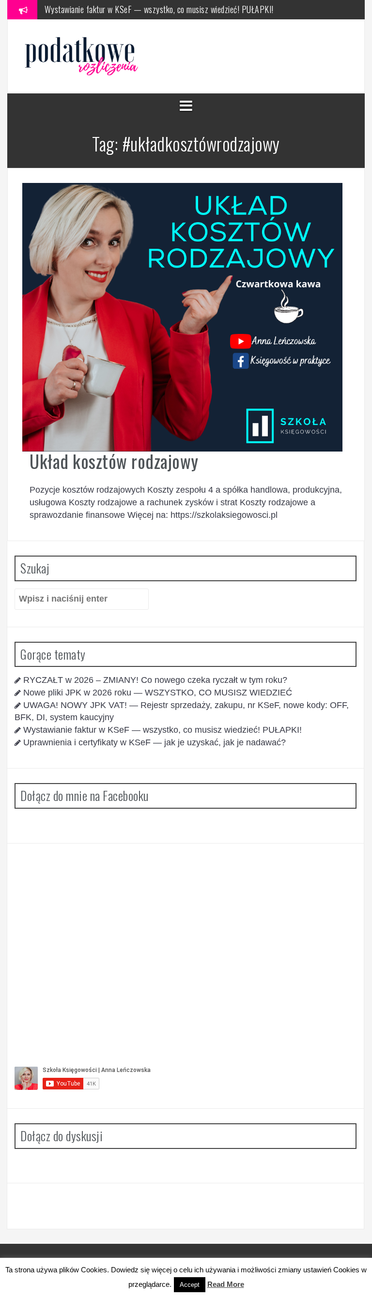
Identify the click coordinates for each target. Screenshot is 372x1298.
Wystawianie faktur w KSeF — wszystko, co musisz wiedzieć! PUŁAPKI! (159, 9)
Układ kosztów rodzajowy (114, 461)
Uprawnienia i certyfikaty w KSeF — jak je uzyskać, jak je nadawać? (154, 742)
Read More (225, 1284)
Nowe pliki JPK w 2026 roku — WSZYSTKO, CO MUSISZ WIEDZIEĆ (157, 692)
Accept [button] (190, 1284)
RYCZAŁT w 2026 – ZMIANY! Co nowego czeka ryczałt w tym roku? (155, 680)
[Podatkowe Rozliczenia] (82, 55)
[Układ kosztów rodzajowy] (182, 316)
